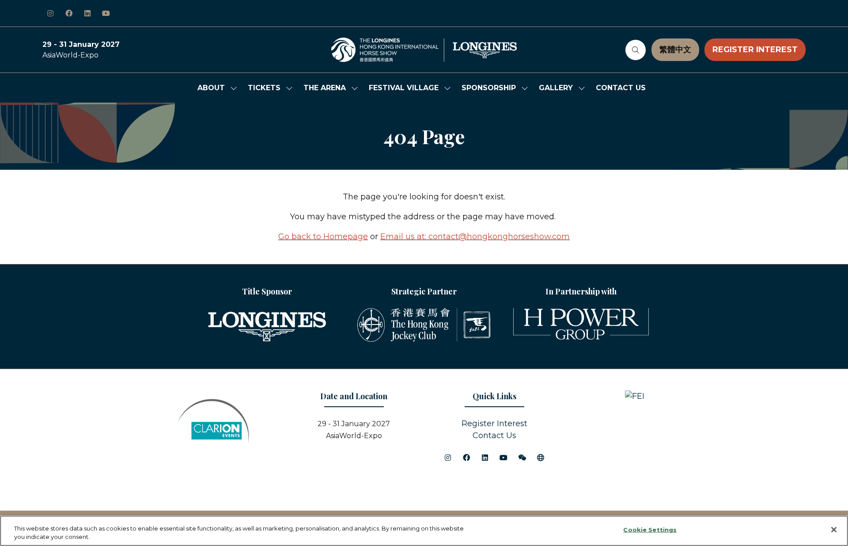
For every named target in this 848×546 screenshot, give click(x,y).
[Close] (834, 529)
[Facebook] (69, 13)
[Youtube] (106, 13)
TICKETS (264, 88)
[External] (541, 458)
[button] (635, 50)
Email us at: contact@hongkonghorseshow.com (475, 236)
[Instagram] (50, 13)
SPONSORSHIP (489, 88)
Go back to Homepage (323, 236)
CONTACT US (621, 88)
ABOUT (211, 88)
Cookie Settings (650, 529)
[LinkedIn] (87, 13)
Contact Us (494, 435)
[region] (424, 530)
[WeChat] (522, 458)
